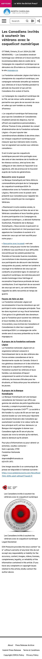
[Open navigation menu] (4, 21)
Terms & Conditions (31, 650)
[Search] (27, 20)
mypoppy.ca (12, 70)
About (10, 645)
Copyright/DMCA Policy (14, 655)
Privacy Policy (32, 655)
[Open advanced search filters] (32, 20)
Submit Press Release (11, 650)
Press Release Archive (24, 645)
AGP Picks (5, 4)
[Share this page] (38, 21)
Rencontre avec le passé (13, 243)
